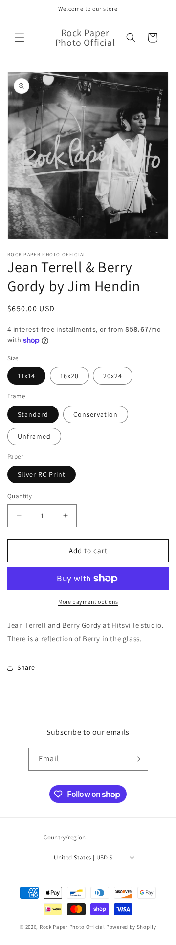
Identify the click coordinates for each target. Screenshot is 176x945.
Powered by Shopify (131, 927)
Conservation (95, 414)
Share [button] (26, 667)
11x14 (26, 375)
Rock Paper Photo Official (73, 927)
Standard (33, 414)
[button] (19, 37)
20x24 (112, 375)
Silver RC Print (42, 474)
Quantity (19, 496)
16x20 (69, 375)
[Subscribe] (137, 759)
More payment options (88, 601)
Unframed (34, 436)
